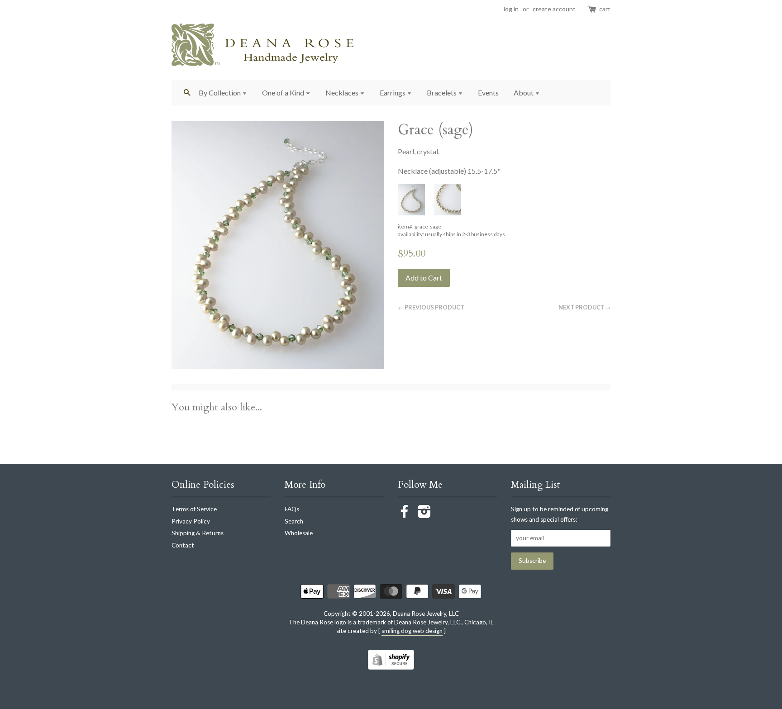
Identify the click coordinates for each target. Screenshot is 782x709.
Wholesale (299, 533)
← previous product (431, 307)
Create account (554, 9)
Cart (604, 9)
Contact (183, 545)
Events (488, 92)
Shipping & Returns (198, 533)
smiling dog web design (412, 630)
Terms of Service (194, 509)
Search (294, 521)
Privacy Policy (191, 521)
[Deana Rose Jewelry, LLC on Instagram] (424, 514)
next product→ (584, 307)
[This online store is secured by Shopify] (391, 666)
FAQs (292, 509)
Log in (511, 9)
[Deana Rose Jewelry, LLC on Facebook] (404, 514)
